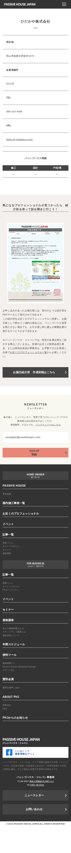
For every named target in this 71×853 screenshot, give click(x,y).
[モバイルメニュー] (64, 4)
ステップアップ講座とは (14, 632)
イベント (8, 524)
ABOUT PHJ (11, 696)
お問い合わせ (34, 809)
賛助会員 (8, 679)
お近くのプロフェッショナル (21, 513)
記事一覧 (8, 534)
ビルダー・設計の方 (36, 566)
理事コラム (8, 543)
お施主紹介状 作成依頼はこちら (34, 372)
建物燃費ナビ (9, 663)
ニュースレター (34, 795)
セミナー (7, 550)
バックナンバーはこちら (48, 424)
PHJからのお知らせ (15, 717)
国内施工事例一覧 (14, 503)
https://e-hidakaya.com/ (19, 139)
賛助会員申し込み (11, 687)
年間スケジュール (14, 644)
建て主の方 (35, 477)
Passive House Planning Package (19, 667)
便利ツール (10, 654)
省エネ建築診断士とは (13, 628)
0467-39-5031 (37, 785)
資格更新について (11, 635)
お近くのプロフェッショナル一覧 (28, 352)
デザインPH (8, 670)
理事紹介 (7, 705)
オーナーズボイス (11, 546)
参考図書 (7, 494)
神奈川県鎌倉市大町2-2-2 (41, 781)
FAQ (5, 708)
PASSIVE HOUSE (14, 485)
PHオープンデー (10, 590)
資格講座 (7, 553)
